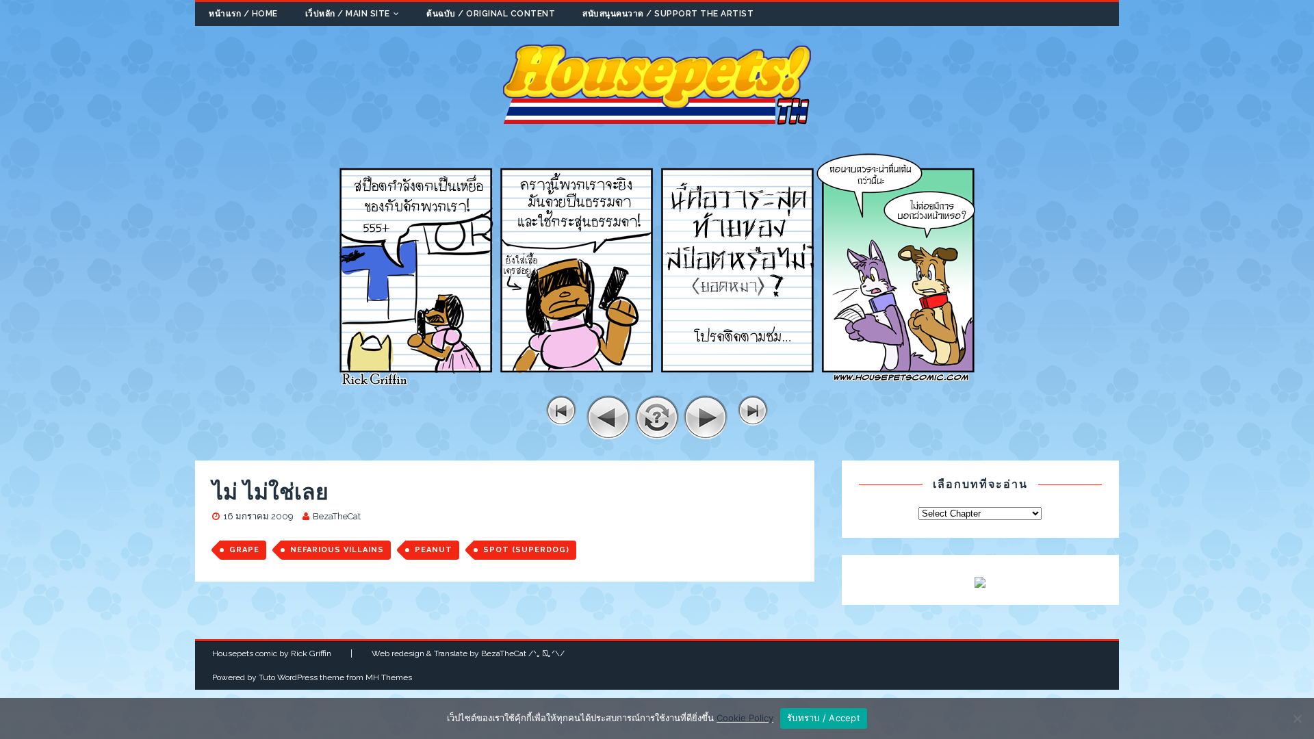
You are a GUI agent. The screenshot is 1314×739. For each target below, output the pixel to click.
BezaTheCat (337, 516)
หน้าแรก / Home (243, 13)
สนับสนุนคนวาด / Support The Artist (667, 13)
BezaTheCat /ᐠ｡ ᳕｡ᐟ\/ (523, 653)
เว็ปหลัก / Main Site (347, 13)
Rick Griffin (311, 653)
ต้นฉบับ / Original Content (490, 13)
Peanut (433, 549)
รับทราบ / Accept (823, 717)
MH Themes (388, 677)
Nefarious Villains (337, 549)
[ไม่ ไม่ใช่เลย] (657, 387)
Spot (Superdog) (526, 549)
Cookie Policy (745, 717)
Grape (244, 549)
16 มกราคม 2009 (258, 516)
